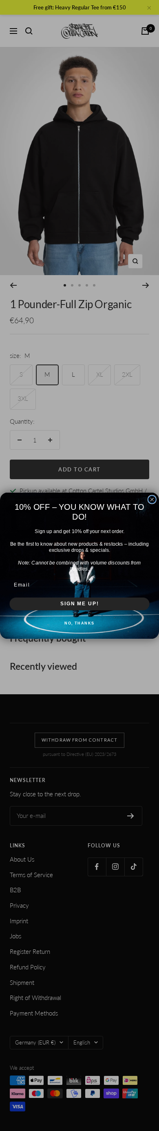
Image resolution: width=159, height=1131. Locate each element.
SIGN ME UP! (79, 603)
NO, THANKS (79, 622)
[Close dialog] (152, 499)
